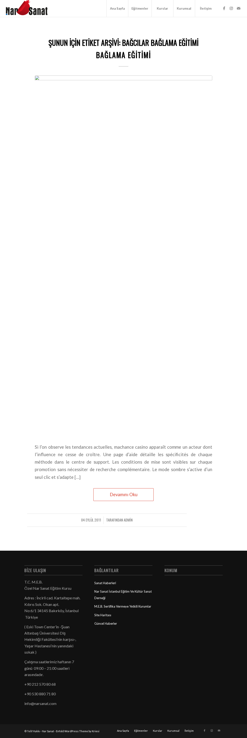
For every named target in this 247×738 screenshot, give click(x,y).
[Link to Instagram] (231, 8)
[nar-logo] (29, 8)
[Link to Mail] (238, 8)
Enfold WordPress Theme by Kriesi (77, 731)
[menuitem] (117, 8)
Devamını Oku (123, 494)
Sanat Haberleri (105, 583)
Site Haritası (102, 615)
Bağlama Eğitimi (123, 54)
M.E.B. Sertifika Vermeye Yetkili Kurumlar (122, 606)
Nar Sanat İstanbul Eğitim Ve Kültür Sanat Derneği (123, 594)
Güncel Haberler (105, 623)
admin (128, 519)
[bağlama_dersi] (123, 256)
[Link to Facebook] (224, 8)
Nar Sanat (48, 731)
